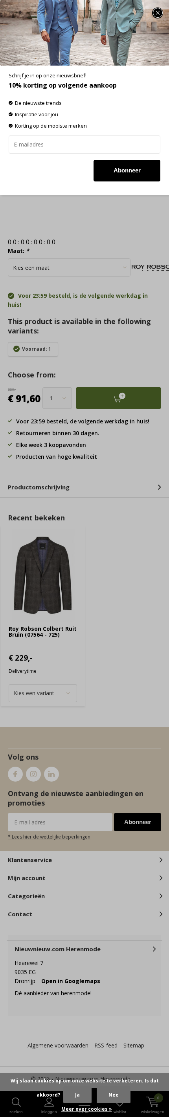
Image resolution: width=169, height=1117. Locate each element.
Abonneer (127, 170)
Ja (77, 1094)
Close (157, 12)
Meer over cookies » (86, 1109)
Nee (113, 1094)
